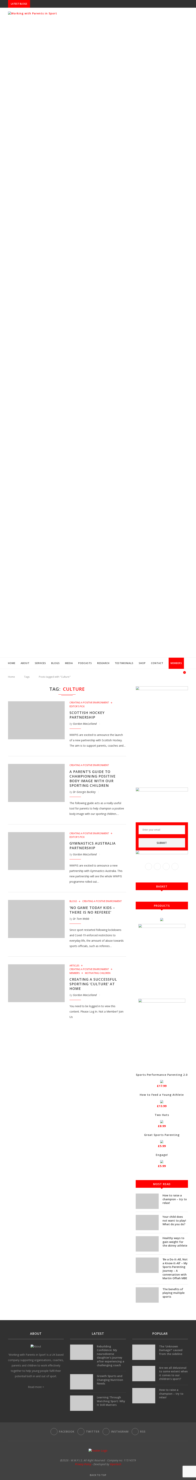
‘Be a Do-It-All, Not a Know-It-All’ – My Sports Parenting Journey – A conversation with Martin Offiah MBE (175, 1269)
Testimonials (124, 663)
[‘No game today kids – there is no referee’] (36, 919)
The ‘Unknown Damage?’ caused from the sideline (170, 1350)
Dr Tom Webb (81, 919)
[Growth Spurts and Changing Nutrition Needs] (81, 1382)
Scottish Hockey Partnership (87, 715)
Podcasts (85, 663)
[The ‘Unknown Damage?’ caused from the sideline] (143, 1352)
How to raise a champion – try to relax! (175, 1199)
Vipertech (115, 1464)
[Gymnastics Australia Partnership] (36, 851)
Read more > (36, 1387)
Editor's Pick (77, 706)
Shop (142, 663)
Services (40, 663)
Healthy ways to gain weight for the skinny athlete (175, 1241)
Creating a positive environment (89, 702)
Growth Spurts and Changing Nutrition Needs (110, 1379)
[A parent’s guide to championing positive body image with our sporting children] (36, 783)
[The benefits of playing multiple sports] (147, 1295)
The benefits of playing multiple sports (174, 1292)
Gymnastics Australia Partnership (92, 845)
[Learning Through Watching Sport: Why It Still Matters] (81, 1403)
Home (11, 663)
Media (69, 663)
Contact (157, 663)
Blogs (55, 663)
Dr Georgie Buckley (84, 792)
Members (176, 663)
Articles (74, 965)
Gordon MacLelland (85, 723)
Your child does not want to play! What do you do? (174, 1220)
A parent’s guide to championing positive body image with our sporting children (92, 778)
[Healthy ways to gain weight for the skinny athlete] (147, 1244)
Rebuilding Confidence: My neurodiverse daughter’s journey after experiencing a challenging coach (110, 1356)
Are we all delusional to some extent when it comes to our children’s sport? (173, 1373)
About (25, 663)
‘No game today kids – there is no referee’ (92, 910)
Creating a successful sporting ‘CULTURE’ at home (93, 984)
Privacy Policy (83, 1464)
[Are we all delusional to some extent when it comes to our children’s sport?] (143, 1373)
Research (103, 663)
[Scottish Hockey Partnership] (36, 720)
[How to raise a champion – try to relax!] (147, 1201)
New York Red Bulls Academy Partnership (58, 4)
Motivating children (97, 973)
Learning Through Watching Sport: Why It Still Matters (111, 1401)
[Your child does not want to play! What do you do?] (147, 1222)
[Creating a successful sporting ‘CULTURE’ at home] (36, 983)
